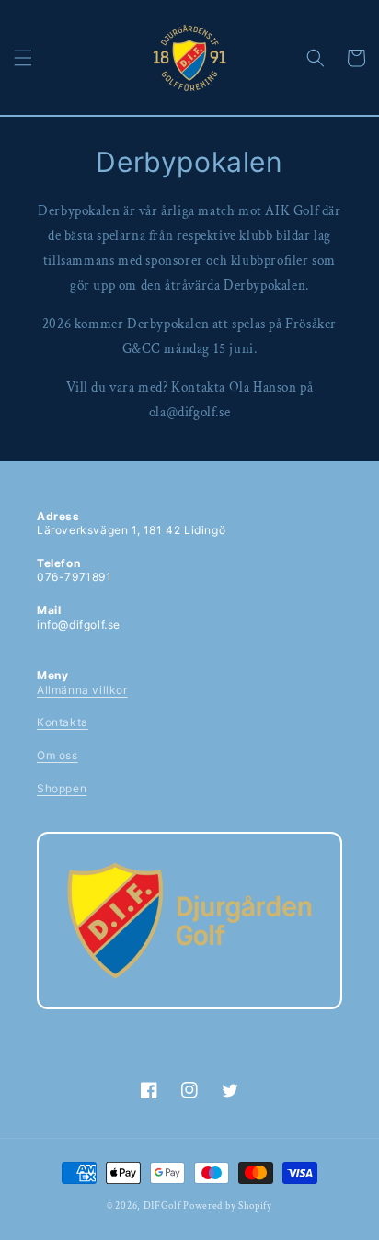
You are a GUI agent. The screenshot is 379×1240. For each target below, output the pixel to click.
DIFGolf (162, 1206)
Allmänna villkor (82, 690)
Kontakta (62, 722)
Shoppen (61, 788)
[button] (23, 58)
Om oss (57, 755)
